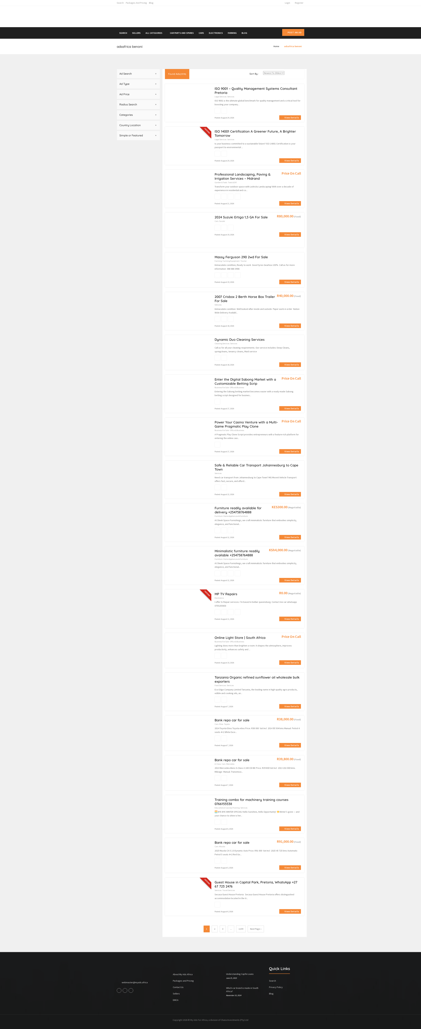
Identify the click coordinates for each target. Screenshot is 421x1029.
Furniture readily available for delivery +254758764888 (238, 510)
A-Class (218, 764)
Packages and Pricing (136, 2)
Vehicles (218, 305)
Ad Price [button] (124, 94)
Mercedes (230, 764)
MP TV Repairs (226, 594)
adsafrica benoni (293, 46)
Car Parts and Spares (182, 32)
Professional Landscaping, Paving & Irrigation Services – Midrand (243, 176)
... (231, 928)
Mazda (222, 846)
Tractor (243, 261)
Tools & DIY (232, 182)
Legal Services (220, 96)
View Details (291, 117)
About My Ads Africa (183, 974)
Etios (221, 724)
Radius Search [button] (128, 104)
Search (120, 2)
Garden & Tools (221, 182)
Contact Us (178, 987)
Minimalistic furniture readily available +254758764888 (237, 553)
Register (299, 2)
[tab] (138, 73)
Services (230, 96)
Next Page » (255, 928)
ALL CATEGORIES (154, 32)
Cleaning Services (222, 343)
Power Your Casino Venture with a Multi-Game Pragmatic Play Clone (246, 424)
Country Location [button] (130, 125)
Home (276, 46)
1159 (241, 928)
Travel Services (228, 890)
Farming (232, 32)
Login (287, 2)
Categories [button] (126, 114)
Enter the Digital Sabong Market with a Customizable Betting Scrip (245, 381)
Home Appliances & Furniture (235, 516)
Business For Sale (222, 387)
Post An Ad (295, 32)
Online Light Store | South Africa (240, 638)
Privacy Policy (276, 987)
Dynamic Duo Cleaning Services (240, 339)
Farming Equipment (231, 261)
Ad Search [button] (125, 73)
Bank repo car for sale (232, 720)
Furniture (219, 516)
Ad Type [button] (124, 83)
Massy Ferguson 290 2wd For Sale (241, 257)
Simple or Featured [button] (131, 135)
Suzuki (222, 221)
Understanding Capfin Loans (240, 974)
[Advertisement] (241, 15)
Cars (201, 32)
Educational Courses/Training (227, 808)
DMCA (175, 1000)
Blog (151, 2)
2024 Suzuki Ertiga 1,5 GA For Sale (241, 217)
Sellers (136, 32)
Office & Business (237, 387)
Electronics (216, 32)
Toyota (227, 724)
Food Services (220, 685)
